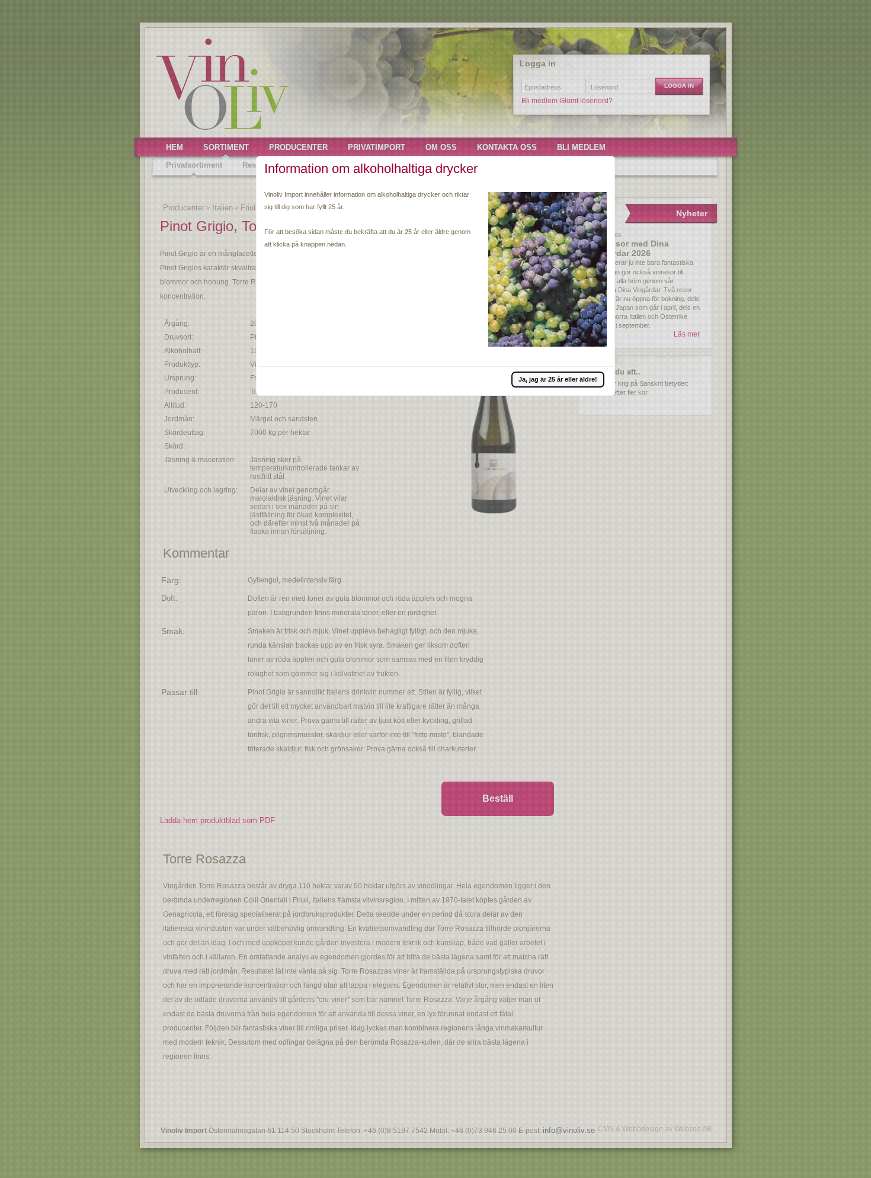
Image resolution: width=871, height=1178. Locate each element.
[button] (557, 379)
